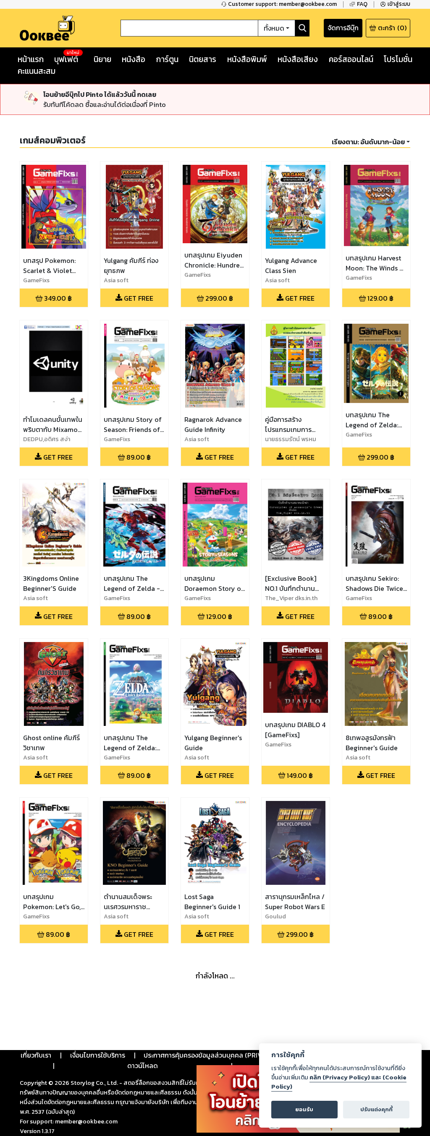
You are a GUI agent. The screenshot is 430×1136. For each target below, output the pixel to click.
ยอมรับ (304, 1109)
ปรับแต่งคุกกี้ (376, 1109)
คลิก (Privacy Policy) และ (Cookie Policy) (338, 1082)
